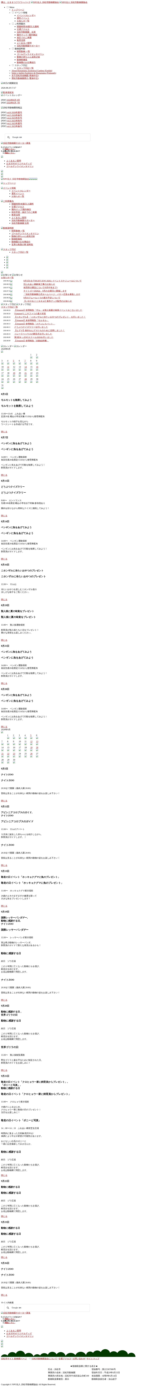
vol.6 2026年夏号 (14, 112)
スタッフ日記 (21, 65)
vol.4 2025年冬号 (14, 118)
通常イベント (23, 18)
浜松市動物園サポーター (28, 46)
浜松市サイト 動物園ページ (14, 1359)
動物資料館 (20, 49)
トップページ (18, 10)
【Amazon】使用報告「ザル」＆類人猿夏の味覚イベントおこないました (48, 310)
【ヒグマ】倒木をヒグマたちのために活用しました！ (39, 330)
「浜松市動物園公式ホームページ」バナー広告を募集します (51, 294)
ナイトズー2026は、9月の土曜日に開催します (45, 291)
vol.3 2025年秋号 (14, 121)
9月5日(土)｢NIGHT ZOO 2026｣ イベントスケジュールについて (52, 281)
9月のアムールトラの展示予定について (41, 298)
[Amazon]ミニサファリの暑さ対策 (30, 313)
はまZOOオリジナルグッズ (19, 163)
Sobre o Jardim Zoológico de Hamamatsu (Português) (34, 73)
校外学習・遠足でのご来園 (24, 212)
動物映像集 (22, 60)
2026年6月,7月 (13, 103)
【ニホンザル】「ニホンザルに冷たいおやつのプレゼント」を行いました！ (50, 317)
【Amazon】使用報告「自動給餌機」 (31, 341)
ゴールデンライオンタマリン (30, 54)
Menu (11, 7)
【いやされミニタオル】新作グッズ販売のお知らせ (47, 301)
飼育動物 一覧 (23, 51)
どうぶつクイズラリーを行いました (31, 327)
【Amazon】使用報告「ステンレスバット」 (34, 324)
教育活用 (21, 40)
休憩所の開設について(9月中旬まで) (40, 287)
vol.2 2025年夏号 (14, 123)
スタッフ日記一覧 (25, 68)
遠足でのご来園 (24, 37)
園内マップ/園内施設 (21, 209)
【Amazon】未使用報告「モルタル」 (31, 320)
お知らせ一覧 (23, 21)
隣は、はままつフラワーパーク (15, 2)
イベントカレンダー (26, 15)
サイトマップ (93, 1359)
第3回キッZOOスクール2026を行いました (33, 337)
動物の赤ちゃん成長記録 (28, 57)
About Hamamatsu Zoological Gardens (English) (32, 71)
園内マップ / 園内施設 (27, 35)
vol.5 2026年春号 (14, 115)
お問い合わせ (79, 1359)
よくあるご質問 (24, 43)
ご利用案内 (20, 24)
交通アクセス (23, 29)
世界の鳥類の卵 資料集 (22, 244)
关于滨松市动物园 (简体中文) (25, 75)
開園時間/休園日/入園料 (28, 26)
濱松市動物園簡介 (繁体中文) (25, 78)
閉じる (4, 432)
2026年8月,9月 (13, 100)
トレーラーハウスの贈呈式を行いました (33, 334)
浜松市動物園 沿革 (26, 32)
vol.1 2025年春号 (14, 126)
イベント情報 (21, 13)
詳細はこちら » (10, 149)
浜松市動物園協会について (44, 1359)
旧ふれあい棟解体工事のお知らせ (39, 284)
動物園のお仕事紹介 (26, 62)
